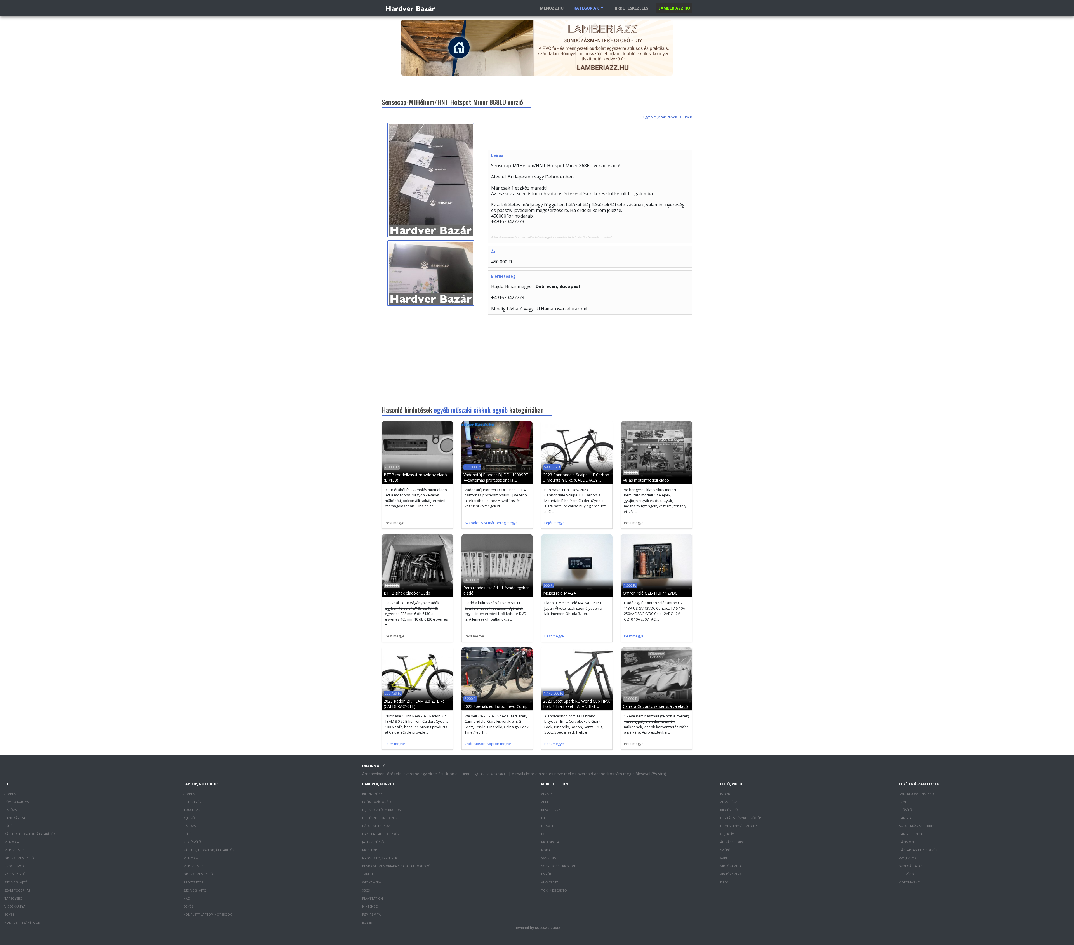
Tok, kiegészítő (554, 890)
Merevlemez (14, 850)
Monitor (369, 850)
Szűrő (725, 850)
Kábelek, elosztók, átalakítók (29, 834)
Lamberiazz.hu (674, 8)
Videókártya (14, 906)
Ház (186, 898)
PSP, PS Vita (371, 914)
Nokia (546, 850)
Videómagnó (909, 882)
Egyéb (9, 914)
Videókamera (731, 866)
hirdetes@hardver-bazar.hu (484, 774)
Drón (724, 882)
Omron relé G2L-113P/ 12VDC (650, 593)
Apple (545, 802)
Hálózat (11, 810)
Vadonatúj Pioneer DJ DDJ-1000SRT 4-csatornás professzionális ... (495, 477)
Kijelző (189, 818)
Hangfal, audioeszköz (381, 834)
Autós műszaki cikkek (917, 826)
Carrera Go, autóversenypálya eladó (655, 706)
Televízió (906, 874)
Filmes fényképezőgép (738, 826)
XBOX (366, 890)
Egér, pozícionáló (377, 802)
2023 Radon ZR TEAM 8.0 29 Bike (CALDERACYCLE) (414, 703)
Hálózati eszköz (376, 826)
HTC (544, 818)
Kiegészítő (192, 842)
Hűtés (9, 826)
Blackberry (550, 810)
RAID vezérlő (15, 874)
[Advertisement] (590, 135)
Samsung (548, 858)
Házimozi (906, 842)
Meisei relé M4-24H (560, 593)
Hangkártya (14, 818)
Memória (11, 842)
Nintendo (370, 906)
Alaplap (11, 793)
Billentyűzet (194, 802)
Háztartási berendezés (918, 850)
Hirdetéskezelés (630, 8)
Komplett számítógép (23, 922)
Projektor (907, 858)
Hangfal (906, 818)
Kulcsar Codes (548, 928)
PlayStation (372, 898)
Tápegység (13, 898)
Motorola (550, 842)
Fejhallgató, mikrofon (381, 810)
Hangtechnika (911, 834)
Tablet (367, 874)
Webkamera (371, 882)
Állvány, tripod (733, 842)
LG (543, 834)
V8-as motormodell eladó (646, 480)
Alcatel (547, 793)
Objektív (727, 834)
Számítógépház (17, 890)
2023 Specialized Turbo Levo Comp (495, 706)
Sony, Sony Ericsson (558, 866)
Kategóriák (587, 8)
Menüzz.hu (552, 8)
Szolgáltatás (910, 866)
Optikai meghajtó (19, 858)
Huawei (547, 826)
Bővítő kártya (16, 802)
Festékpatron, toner (379, 818)
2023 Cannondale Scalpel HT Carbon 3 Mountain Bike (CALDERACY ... (576, 477)
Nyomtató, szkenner (379, 858)
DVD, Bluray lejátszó (916, 793)
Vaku (724, 858)
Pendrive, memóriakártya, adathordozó (396, 866)
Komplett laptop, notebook (207, 914)
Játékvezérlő (373, 842)
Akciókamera (731, 874)
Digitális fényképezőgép (740, 818)
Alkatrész (549, 882)
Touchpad (192, 810)
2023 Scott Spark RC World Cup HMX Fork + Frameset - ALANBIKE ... (576, 703)
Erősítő (905, 810)
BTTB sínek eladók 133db (407, 593)
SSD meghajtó (15, 882)
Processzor (14, 866)
